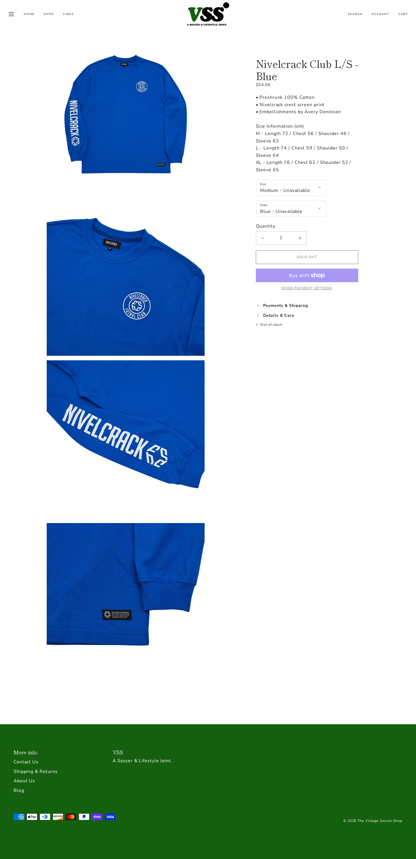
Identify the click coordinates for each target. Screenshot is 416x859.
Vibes (68, 14)
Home (29, 14)
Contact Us (26, 762)
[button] (11, 14)
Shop (49, 14)
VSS (118, 752)
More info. (26, 752)
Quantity (265, 226)
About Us (24, 781)
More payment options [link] (307, 288)
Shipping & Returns (36, 771)
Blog (19, 790)
